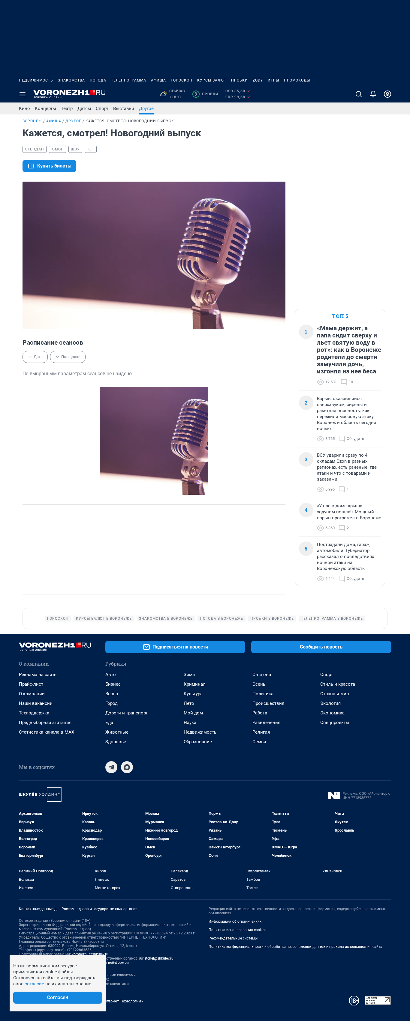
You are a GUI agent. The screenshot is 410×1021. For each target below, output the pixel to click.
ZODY (258, 80)
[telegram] (111, 767)
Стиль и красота (337, 684)
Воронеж (32, 121)
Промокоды (297, 80)
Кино (24, 108)
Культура (193, 693)
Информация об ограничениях (235, 921)
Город (111, 703)
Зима (189, 674)
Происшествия (268, 703)
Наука (190, 722)
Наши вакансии (36, 703)
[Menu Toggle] (22, 94)
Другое (146, 108)
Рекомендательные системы (233, 938)
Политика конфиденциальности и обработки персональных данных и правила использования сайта (295, 947)
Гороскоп (181, 80)
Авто (110, 674)
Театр (67, 108)
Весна (111, 693)
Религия (261, 732)
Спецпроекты (334, 722)
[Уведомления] (373, 94)
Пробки (239, 80)
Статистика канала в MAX (46, 732)
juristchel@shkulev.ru (156, 958)
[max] (127, 767)
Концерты (45, 108)
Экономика (332, 713)
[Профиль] (387, 94)
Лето (189, 703)
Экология (330, 703)
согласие (34, 984)
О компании (32, 693)
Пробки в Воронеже (272, 618)
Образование (198, 741)
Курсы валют (211, 80)
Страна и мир (334, 693)
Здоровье (115, 741)
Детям (84, 108)
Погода (98, 80)
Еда (109, 722)
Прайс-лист (31, 684)
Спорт (102, 108)
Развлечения (266, 722)
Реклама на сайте (37, 674)
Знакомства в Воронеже (166, 618)
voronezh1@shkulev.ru (90, 954)
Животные (116, 732)
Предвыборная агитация (45, 722)
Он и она (261, 674)
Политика (262, 693)
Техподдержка (34, 713)
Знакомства (71, 80)
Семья (259, 741)
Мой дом (193, 713)
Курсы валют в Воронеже (104, 618)
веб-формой (118, 962)
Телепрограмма (128, 80)
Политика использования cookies (237, 930)
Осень (258, 684)
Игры (273, 80)
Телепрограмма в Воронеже (332, 618)
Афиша (158, 80)
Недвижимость (36, 80)
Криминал (195, 684)
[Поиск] (358, 94)
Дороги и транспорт (126, 713)
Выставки (123, 108)
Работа (259, 713)
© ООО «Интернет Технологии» (115, 1001)
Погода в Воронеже (221, 618)
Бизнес (113, 684)
